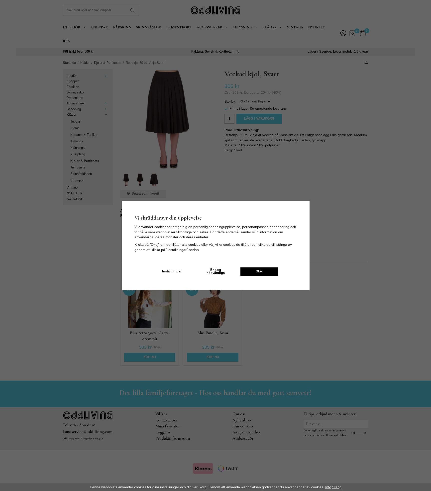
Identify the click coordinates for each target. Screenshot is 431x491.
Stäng (336, 487)
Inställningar (172, 271)
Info (328, 487)
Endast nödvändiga (216, 271)
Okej (259, 271)
